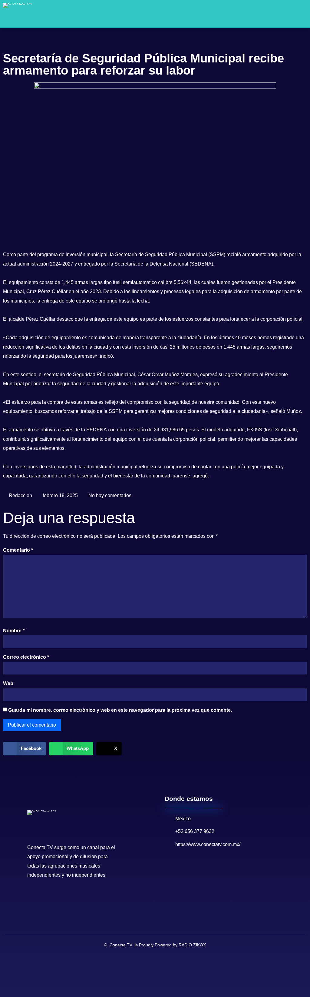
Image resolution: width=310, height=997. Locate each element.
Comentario (18, 550)
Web (8, 683)
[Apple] (71, 895)
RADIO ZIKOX (192, 944)
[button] (290, 14)
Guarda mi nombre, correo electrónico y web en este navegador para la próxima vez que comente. (120, 710)
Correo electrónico (26, 657)
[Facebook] (32, 895)
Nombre (14, 630)
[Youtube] (42, 895)
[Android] (61, 895)
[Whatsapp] (51, 895)
